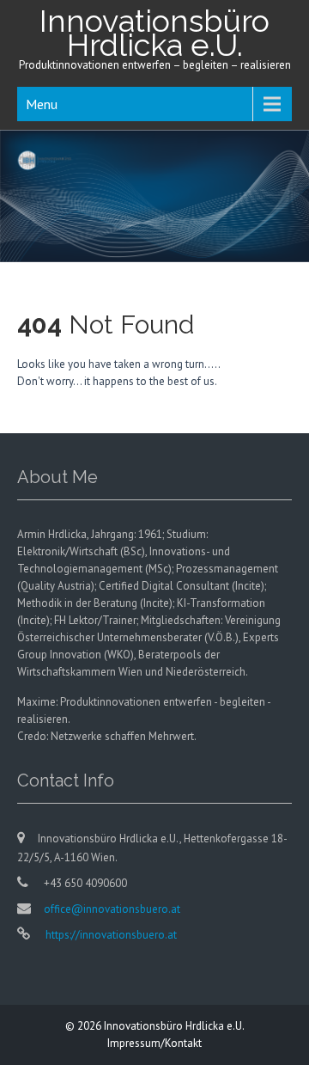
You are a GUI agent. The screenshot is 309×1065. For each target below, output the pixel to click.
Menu (42, 104)
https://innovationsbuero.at (110, 934)
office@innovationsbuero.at (112, 909)
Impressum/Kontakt (154, 1043)
